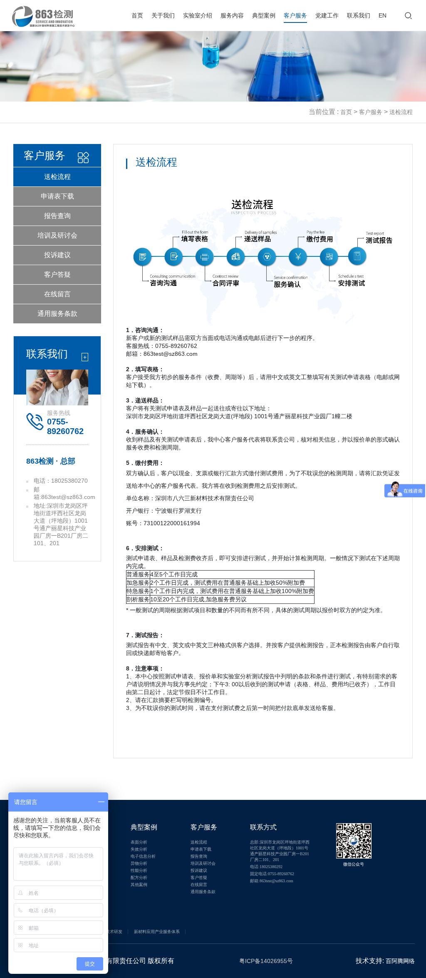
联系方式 (263, 827)
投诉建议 (57, 254)
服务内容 (232, 15)
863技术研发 (110, 931)
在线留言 (57, 294)
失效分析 (139, 849)
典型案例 (263, 15)
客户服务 (295, 15)
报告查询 (57, 215)
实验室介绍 (197, 15)
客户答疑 (57, 274)
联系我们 (358, 15)
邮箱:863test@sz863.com (271, 881)
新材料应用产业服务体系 (157, 931)
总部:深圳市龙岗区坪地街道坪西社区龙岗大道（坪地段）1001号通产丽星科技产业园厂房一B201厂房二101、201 (280, 851)
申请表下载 (57, 196)
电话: (266, 866)
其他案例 (139, 884)
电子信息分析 (143, 856)
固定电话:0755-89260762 (272, 873)
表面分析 (139, 842)
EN (382, 15)
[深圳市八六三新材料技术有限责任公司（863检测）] (43, 11)
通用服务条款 (57, 313)
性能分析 (139, 870)
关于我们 (163, 15)
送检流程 (57, 176)
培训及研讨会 (57, 235)
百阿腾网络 (400, 961)
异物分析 (139, 863)
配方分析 (139, 877)
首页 (137, 15)
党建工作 (327, 15)
